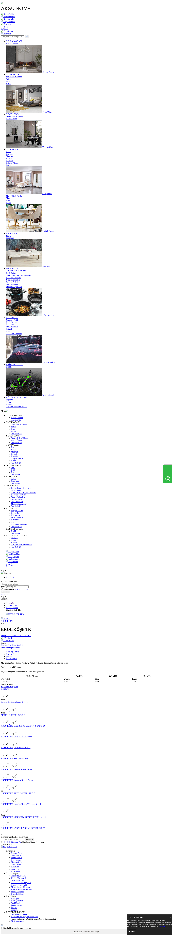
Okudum (132, 931)
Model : (16, 636)
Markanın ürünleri (10, 647)
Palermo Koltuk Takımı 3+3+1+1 (14, 702)
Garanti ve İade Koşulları (21, 883)
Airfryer (9, 402)
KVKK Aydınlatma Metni (21, 889)
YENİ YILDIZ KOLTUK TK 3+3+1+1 (30, 817)
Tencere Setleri (12, 282)
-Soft (75, 931)
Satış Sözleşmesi (17, 880)
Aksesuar (15, 867)
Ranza (8, 165)
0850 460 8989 (19, 914)
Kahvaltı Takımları (13, 277)
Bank (8, 200)
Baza (8, 81)
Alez (8, 331)
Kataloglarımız (17, 901)
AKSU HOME (7, 621)
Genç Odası (16, 860)
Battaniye (10, 329)
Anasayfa (10, 603)
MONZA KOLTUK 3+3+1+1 (13, 715)
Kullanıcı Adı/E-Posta (9, 581)
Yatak (8, 79)
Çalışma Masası (12, 163)
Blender (9, 404)
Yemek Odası (16, 858)
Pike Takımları (12, 327)
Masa (8, 198)
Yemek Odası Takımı (14, 116)
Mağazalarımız (9, 22)
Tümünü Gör (16, 420)
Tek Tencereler (12, 284)
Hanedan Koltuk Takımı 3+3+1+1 (27, 804)
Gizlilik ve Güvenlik (19, 885)
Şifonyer (9, 156)
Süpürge (9, 400)
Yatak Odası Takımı (14, 77)
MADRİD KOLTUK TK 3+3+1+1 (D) (29, 726)
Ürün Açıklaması (13, 652)
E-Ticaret (79, 931)
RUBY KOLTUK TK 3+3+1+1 (27, 793)
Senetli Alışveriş (17, 892)
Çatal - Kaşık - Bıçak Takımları (18, 275)
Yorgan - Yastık (12, 320)
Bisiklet (9, 367)
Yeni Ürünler (16, 903)
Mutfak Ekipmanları (14, 287)
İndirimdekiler (9, 17)
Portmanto (10, 238)
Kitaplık (9, 154)
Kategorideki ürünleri (12, 645)
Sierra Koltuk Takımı (22, 758)
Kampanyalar (8, 19)
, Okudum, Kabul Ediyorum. (24, 842)
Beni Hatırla (9, 589)
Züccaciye (15, 869)
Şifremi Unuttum (21, 589)
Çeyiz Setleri (11, 273)
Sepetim (14, 910)
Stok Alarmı (8, 641)
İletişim (14, 908)
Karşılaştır (5, 689)
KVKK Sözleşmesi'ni (12, 842)
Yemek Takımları (13, 280)
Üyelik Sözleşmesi (18, 878)
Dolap (8, 152)
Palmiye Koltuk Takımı (23, 769)
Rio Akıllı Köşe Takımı (23, 737)
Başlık (8, 83)
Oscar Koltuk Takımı (22, 748)
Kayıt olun (29, 839)
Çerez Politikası (17, 894)
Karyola (9, 158)
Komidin (9, 161)
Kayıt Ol (4, 29)
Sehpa (8, 236)
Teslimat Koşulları (18, 876)
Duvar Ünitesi (11, 119)
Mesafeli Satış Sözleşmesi (21, 887)
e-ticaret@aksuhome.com (24, 917)
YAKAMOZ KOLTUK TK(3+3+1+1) (29, 828)
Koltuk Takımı (12, 43)
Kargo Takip (8, 14)
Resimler (9, 656)
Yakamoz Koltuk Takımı (23, 780)
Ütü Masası (10, 324)
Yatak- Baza (16, 864)
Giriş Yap (4, 26)
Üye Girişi (10, 577)
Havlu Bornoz (11, 322)
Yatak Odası (16, 855)
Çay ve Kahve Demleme (16, 271)
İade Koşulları (11, 659)
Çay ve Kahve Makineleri (16, 406)
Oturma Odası (11, 605)
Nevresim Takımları (14, 333)
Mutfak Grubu (17, 862)
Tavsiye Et (8, 638)
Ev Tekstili (15, 871)
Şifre (3, 587)
